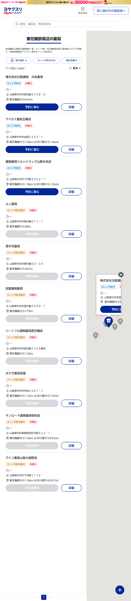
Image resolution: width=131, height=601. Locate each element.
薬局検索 (82, 13)
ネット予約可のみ (46, 60)
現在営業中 (71, 60)
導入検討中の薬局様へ (111, 10)
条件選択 (19, 60)
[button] (44, 88)
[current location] (119, 589)
